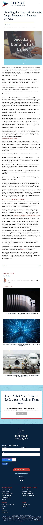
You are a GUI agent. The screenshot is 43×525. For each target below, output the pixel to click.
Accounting (7, 27)
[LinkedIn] (24, 63)
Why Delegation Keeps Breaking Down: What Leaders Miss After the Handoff (21, 314)
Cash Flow (18, 27)
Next (39, 265)
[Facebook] (22, 63)
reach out (22, 249)
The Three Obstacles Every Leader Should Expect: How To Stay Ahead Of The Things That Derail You (21, 376)
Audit (14, 27)
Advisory (11, 27)
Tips (34, 27)
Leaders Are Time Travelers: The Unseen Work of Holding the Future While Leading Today (21, 345)
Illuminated (35, 520)
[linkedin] (22, 480)
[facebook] (20, 480)
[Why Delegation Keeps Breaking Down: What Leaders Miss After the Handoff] (21, 300)
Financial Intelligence (24, 27)
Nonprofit (31, 27)
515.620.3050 (21, 476)
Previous (5, 265)
